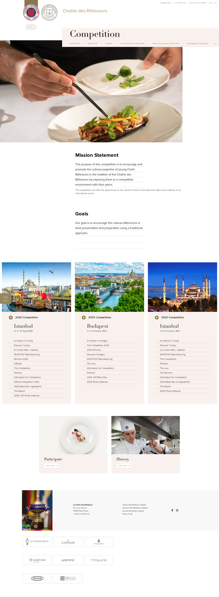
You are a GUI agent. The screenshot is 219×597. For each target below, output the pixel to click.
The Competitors (22, 368)
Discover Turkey (22, 345)
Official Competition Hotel (26, 382)
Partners (18, 372)
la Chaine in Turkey (23, 340)
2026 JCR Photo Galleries (26, 395)
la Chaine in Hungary (97, 340)
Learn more (50, 466)
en (210, 3)
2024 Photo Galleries (97, 382)
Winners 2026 (21, 359)
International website (197, 3)
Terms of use (127, 514)
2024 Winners (94, 350)
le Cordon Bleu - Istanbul (26, 350)
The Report (19, 391)
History (122, 459)
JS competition (180, 3)
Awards (108, 44)
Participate (93, 44)
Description (75, 44)
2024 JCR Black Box (97, 377)
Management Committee (197, 44)
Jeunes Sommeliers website (133, 511)
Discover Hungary (96, 354)
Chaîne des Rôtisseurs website (134, 505)
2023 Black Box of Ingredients (175, 382)
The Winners (166, 372)
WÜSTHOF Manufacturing (26, 354)
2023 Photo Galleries (170, 391)
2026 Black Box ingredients (27, 386)
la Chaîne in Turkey (169, 340)
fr (215, 3)
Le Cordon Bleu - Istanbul (172, 350)
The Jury (91, 363)
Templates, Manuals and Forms (166, 44)
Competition (95, 34)
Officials (18, 363)
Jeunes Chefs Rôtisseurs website (135, 508)
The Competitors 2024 (98, 345)
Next (215, 43)
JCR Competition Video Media (132, 44)
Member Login (166, 3)
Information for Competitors (27, 377)
